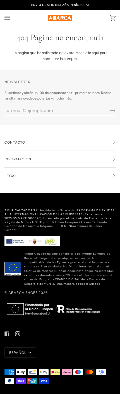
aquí (95, 52)
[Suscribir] (108, 110)
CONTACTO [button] (14, 142)
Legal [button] (10, 176)
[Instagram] (17, 333)
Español (18, 353)
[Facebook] (6, 333)
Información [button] (17, 159)
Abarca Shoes (23, 293)
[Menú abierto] (12, 18)
